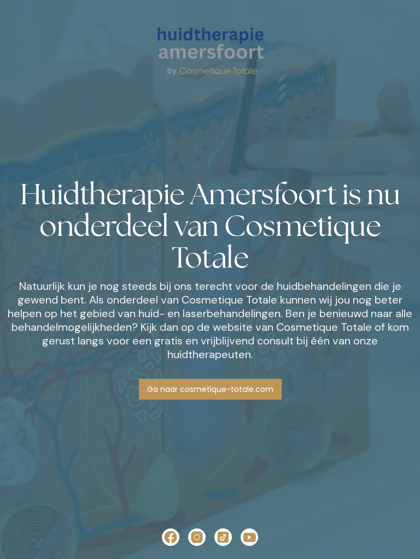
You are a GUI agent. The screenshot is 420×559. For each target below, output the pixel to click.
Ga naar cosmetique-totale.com (210, 389)
